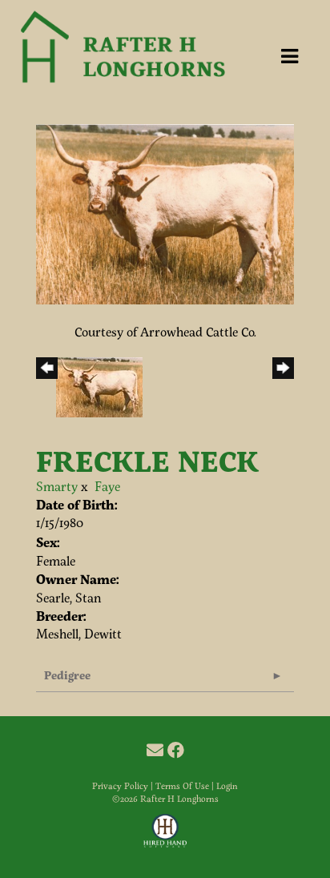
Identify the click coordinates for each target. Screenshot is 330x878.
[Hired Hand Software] (165, 838)
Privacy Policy (120, 785)
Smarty (57, 486)
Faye (107, 486)
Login (227, 785)
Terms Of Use (182, 785)
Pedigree (67, 675)
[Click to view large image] (165, 212)
